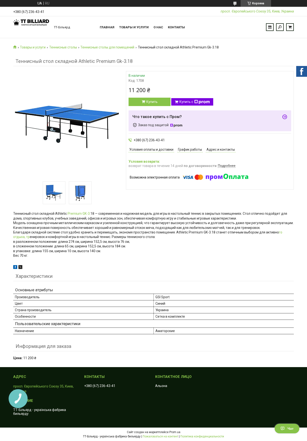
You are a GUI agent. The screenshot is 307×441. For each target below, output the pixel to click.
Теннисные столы (63, 47)
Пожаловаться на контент (160, 436)
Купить (152, 102)
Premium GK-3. (78, 213)
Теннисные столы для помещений (107, 47)
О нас (158, 27)
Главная (107, 27)
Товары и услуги (134, 27)
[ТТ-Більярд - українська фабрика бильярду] (31, 27)
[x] (20, 268)
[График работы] (270, 27)
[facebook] (15, 268)
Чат (291, 428)
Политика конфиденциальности (202, 436)
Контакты (176, 27)
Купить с (186, 102)
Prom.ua (174, 432)
